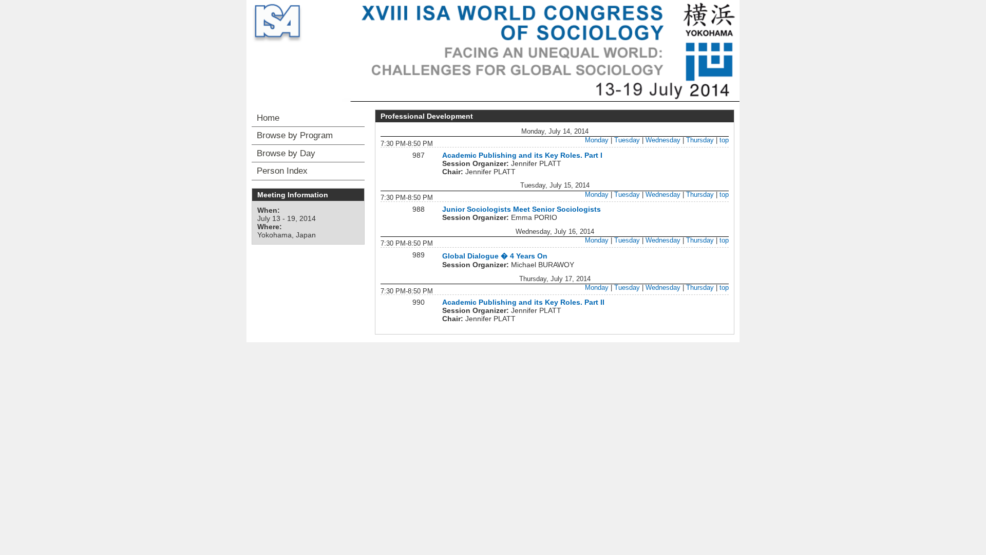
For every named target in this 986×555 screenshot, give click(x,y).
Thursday (700, 140)
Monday (597, 140)
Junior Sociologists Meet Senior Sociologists (521, 209)
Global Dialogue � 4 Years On (494, 256)
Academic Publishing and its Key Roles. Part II (523, 302)
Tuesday (627, 140)
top (724, 140)
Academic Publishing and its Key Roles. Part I (522, 155)
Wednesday (663, 140)
